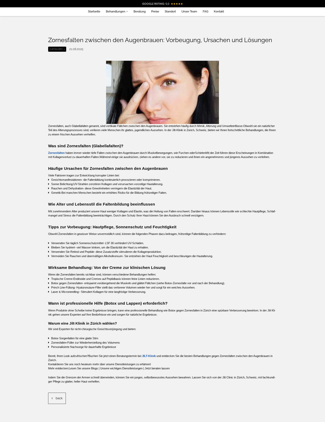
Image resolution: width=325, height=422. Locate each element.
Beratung (140, 11)
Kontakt (219, 11)
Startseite (94, 11)
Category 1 (57, 49)
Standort (170, 11)
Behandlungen (115, 11)
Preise (155, 11)
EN (233, 11)
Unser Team (189, 11)
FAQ (205, 11)
